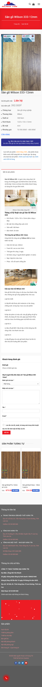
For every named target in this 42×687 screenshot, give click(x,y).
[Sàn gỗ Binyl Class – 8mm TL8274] (31, 464)
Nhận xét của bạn (8, 387)
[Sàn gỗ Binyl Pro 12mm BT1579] (10, 464)
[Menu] (38, 4)
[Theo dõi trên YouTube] (26, 662)
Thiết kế (15, 657)
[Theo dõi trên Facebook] (15, 662)
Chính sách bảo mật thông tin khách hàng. (15, 593)
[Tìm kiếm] (30, 4)
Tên (3, 406)
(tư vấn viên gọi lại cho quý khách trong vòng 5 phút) (21, 142)
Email (4, 415)
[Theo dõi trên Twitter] (22, 662)
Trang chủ (17, 24)
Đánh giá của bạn (8, 380)
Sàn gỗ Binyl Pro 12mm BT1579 (10, 485)
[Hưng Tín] (12, 4)
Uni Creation (25, 657)
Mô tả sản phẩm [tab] (9, 172)
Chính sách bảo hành (25, 157)
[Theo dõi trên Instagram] (19, 662)
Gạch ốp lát (25, 24)
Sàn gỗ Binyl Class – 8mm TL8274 (31, 485)
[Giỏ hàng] (34, 4)
